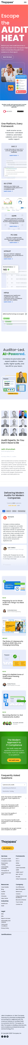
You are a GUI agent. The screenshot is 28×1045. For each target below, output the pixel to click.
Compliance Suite (6, 861)
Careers (18, 894)
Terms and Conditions (4, 925)
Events (3, 894)
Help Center (4, 898)
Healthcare (4, 903)
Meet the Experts (20, 889)
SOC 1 (17, 858)
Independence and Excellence (21, 896)
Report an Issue (5, 918)
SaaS (2, 906)
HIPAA (17, 863)
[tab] (14, 784)
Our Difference (20, 887)
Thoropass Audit (6, 858)
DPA (2, 916)
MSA (2, 914)
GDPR (17, 870)
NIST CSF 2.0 (19, 874)
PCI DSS (18, 876)
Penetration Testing (4, 863)
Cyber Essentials (20, 867)
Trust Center (19, 902)
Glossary (3, 896)
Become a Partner (21, 900)
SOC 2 (17, 861)
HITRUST (18, 865)
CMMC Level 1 (19, 872)
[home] (7, 2)
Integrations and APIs (6, 873)
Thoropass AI (5, 870)
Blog (2, 889)
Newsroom (19, 891)
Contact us (19, 904)
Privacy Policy (5, 928)
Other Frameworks (21, 879)
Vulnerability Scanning (4, 867)
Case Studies (5, 887)
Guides (3, 891)
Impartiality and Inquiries (5, 921)
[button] (25, 2)
